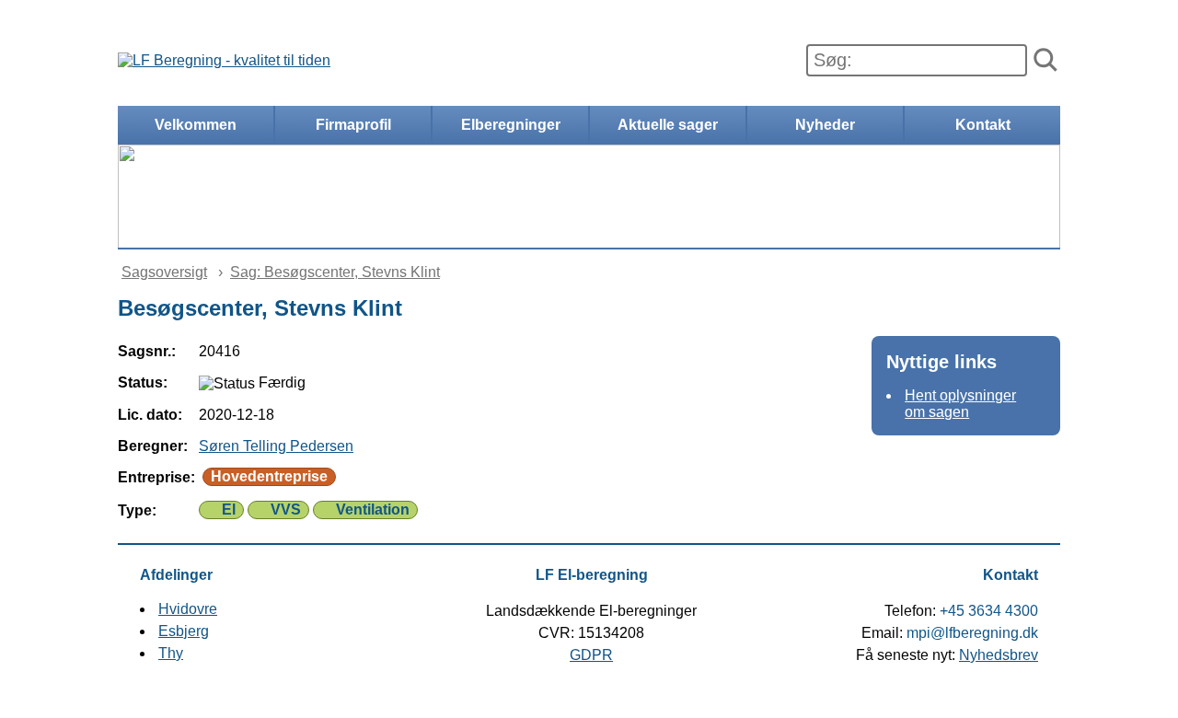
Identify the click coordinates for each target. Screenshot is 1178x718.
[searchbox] (916, 60)
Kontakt (983, 125)
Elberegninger (510, 125)
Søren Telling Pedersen (276, 446)
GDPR (591, 655)
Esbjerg (183, 631)
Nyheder (825, 125)
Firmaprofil (353, 125)
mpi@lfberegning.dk (972, 633)
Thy (170, 653)
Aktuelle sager (668, 125)
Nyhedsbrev (998, 655)
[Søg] (1045, 60)
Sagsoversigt (164, 272)
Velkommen (196, 125)
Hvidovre (187, 609)
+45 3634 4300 (989, 611)
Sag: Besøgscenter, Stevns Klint (335, 272)
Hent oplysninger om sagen (960, 404)
